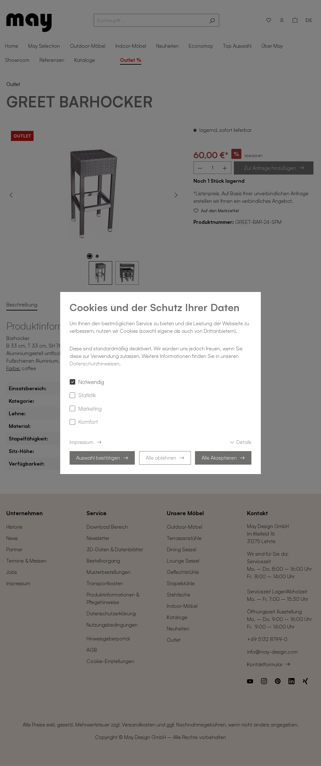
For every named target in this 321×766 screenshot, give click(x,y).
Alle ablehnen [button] (161, 458)
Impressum (81, 442)
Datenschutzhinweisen (94, 363)
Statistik (87, 394)
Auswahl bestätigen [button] (98, 458)
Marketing (90, 408)
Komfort (88, 421)
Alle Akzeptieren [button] (219, 458)
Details (243, 442)
